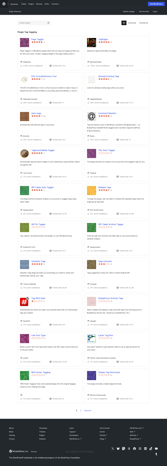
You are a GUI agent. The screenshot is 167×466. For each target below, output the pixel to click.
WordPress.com (137, 428)
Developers (74, 435)
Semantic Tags (38, 261)
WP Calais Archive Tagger (110, 224)
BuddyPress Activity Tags (110, 298)
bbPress (134, 435)
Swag (103, 439)
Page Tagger (37, 39)
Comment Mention (107, 113)
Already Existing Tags (108, 76)
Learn (72, 428)
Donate (103, 435)
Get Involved (105, 428)
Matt (132, 432)
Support (73, 432)
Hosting (12, 435)
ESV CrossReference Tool (43, 76)
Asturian (34, 451)
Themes (42, 432)
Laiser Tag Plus (105, 335)
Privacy (12, 439)
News (11, 432)
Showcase (43, 428)
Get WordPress (156, 4)
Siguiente (87, 411)
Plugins (42, 435)
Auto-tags (36, 113)
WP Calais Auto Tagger (42, 187)
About (11, 428)
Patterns (42, 439)
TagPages (103, 39)
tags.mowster (105, 261)
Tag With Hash (38, 298)
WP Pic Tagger (38, 224)
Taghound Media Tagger (43, 150)
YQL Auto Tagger (106, 150)
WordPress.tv (76, 439)
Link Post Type (38, 335)
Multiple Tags (104, 187)
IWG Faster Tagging (40, 372)
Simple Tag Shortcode (109, 372)
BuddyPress (135, 439)
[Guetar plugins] (48, 23)
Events (102, 432)
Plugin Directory (15, 11)
